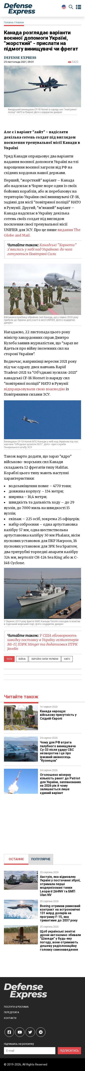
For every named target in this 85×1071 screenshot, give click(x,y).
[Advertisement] (42, 822)
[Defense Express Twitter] (30, 1032)
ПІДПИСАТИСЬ (69, 1050)
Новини (19, 22)
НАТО (67, 659)
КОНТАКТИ (10, 1018)
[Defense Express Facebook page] (9, 1032)
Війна (22, 659)
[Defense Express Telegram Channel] (40, 1032)
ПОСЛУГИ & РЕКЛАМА (16, 1006)
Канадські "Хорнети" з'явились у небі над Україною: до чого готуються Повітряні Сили (41, 249)
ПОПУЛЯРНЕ (40, 859)
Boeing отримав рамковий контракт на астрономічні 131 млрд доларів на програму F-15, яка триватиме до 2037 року (60, 913)
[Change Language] (64, 7)
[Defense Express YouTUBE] (20, 1032)
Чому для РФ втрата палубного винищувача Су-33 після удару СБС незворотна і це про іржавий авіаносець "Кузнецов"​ (58, 751)
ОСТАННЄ (16, 859)
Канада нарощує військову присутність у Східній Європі (58, 714)
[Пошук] (71, 7)
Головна (8, 22)
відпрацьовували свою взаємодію (34, 389)
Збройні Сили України (44, 659)
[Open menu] (78, 7)
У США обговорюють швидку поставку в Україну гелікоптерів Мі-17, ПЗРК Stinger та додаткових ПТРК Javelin (42, 642)
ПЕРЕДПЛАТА (11, 1012)
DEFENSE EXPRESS (20, 58)
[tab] (16, 859)
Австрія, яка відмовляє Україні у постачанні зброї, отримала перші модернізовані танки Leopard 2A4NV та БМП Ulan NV (60, 886)
